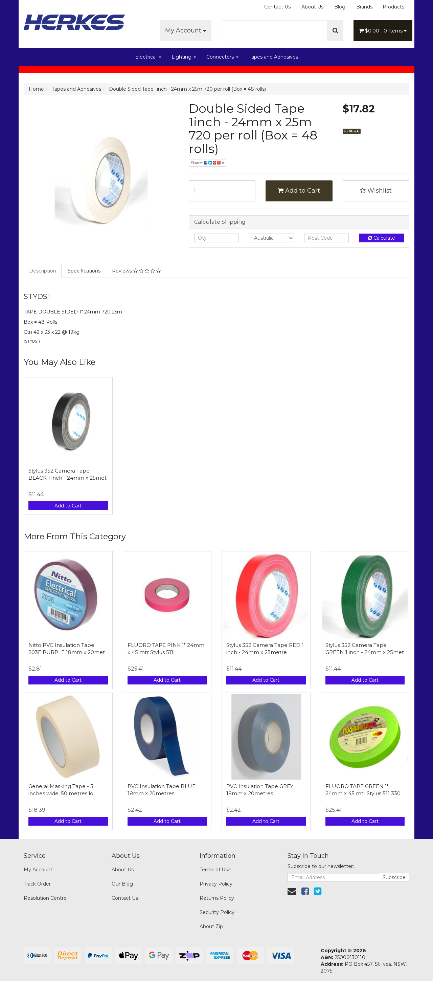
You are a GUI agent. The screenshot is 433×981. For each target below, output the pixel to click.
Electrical (146, 57)
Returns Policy (217, 898)
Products (393, 7)
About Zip (211, 926)
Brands (364, 7)
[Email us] (292, 891)
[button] (376, 190)
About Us (312, 7)
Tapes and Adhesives (273, 57)
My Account (184, 30)
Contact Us (277, 7)
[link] (305, 891)
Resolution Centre (45, 898)
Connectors (220, 57)
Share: (197, 162)
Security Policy (217, 912)
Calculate (383, 238)
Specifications (84, 271)
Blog (339, 7)
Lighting (182, 57)
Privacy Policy (216, 884)
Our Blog (122, 884)
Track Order (37, 884)
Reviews (122, 271)
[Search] (335, 30)
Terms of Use (215, 870)
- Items (384, 31)
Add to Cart (301, 190)
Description (42, 271)
